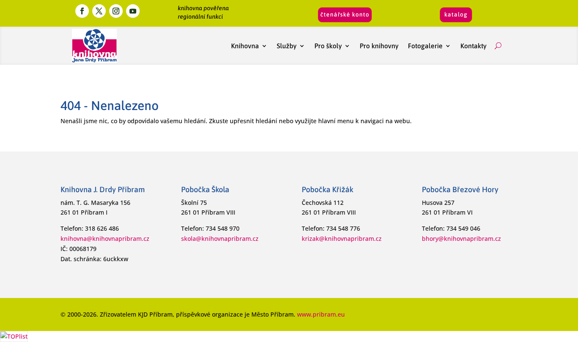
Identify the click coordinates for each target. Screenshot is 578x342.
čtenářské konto (344, 14)
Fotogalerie (425, 46)
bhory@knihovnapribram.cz (461, 238)
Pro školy (328, 46)
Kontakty (475, 46)
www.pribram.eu (321, 314)
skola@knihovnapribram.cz (220, 238)
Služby (287, 46)
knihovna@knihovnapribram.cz (105, 238)
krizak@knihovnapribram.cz (342, 238)
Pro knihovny (379, 46)
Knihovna (245, 46)
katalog (456, 14)
